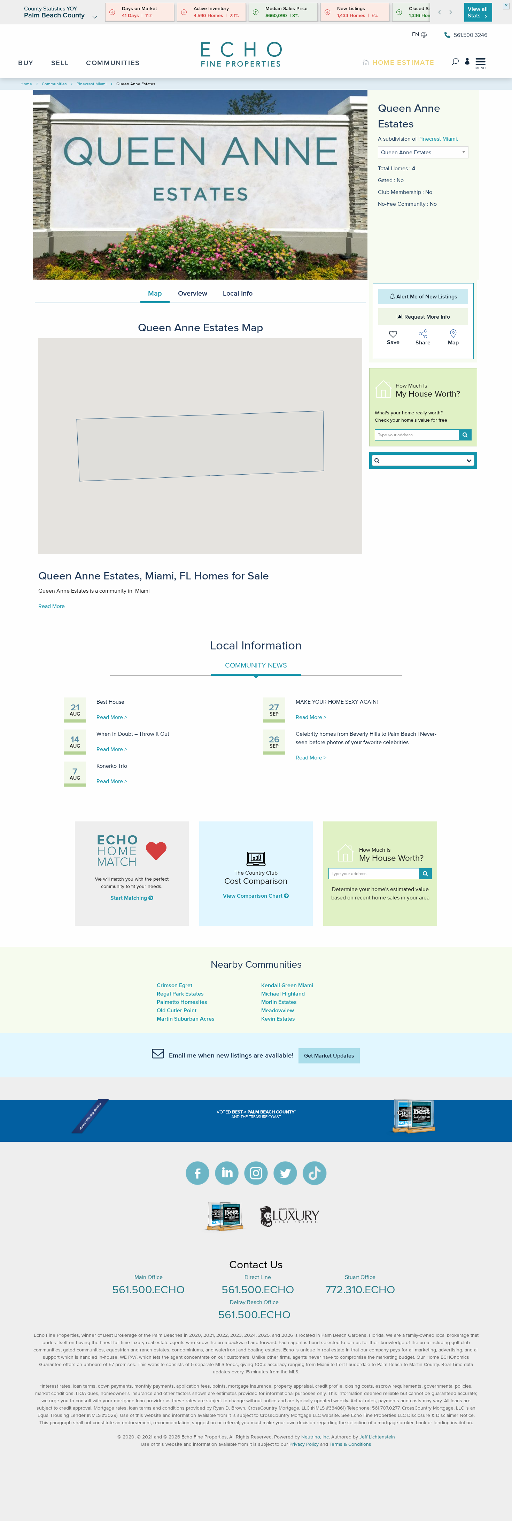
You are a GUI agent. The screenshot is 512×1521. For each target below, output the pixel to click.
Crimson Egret (174, 985)
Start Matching (129, 898)
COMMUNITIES (113, 63)
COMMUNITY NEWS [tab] (256, 665)
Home (26, 83)
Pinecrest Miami (92, 83)
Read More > (111, 717)
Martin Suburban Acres (186, 1018)
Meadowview (277, 1010)
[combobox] (423, 460)
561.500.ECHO (148, 1289)
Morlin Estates (279, 1002)
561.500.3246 (470, 35)
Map (155, 293)
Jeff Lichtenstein (377, 1437)
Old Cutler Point (176, 1010)
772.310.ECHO (360, 1289)
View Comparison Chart (253, 895)
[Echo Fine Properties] (247, 49)
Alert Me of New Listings (426, 296)
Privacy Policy (304, 1444)
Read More (51, 606)
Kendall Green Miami (287, 985)
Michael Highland (283, 993)
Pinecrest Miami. (438, 138)
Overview (192, 293)
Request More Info (426, 316)
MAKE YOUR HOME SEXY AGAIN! (337, 702)
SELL (60, 63)
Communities (54, 83)
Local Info (238, 293)
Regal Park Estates (180, 993)
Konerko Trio (111, 766)
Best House (110, 702)
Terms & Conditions (350, 1444)
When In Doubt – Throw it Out (132, 734)
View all (478, 12)
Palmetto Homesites (182, 1002)
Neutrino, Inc (315, 1437)
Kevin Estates (278, 1018)
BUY (26, 63)
